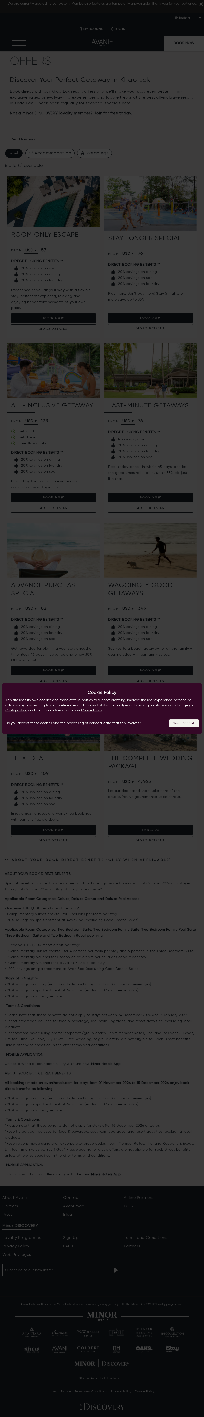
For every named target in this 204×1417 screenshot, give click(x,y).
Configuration (16, 710)
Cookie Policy (91, 710)
